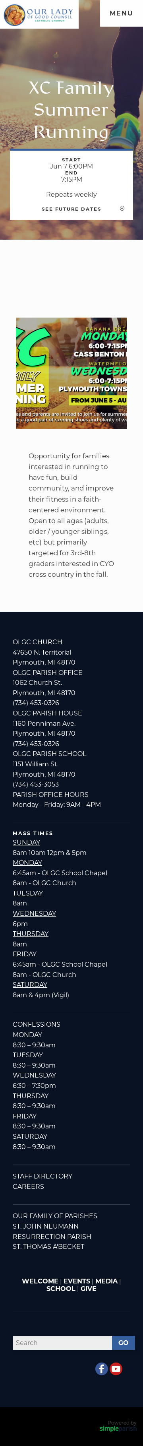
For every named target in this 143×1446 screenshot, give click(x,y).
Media (106, 1281)
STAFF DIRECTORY (42, 1176)
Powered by (122, 1423)
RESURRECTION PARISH (52, 1237)
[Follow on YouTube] (116, 1369)
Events (77, 1281)
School (60, 1289)
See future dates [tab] (71, 209)
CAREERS (28, 1186)
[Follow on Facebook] (101, 1369)
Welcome (40, 1281)
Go (123, 1343)
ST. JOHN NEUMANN (46, 1226)
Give (89, 1289)
